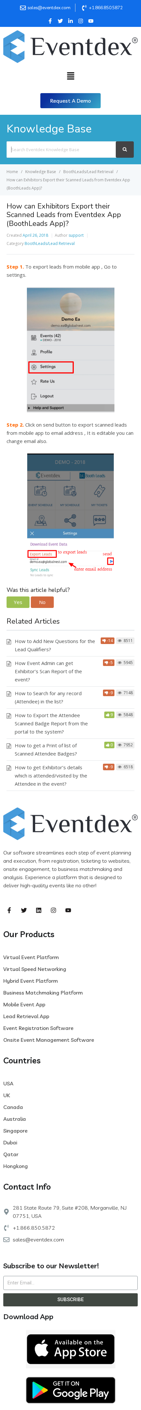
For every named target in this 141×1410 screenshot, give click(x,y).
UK (6, 1095)
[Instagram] (53, 910)
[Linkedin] (39, 910)
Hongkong (15, 1166)
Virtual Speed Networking (34, 969)
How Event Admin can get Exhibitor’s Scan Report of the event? (48, 671)
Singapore (15, 1130)
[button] (70, 100)
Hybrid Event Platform (30, 980)
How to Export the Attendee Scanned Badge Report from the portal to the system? (51, 723)
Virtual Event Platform (31, 957)
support (76, 235)
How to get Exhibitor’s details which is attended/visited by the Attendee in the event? (51, 775)
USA (8, 1083)
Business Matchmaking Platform (43, 992)
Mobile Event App (24, 1004)
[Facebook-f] (9, 910)
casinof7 (108, 885)
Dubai (10, 1142)
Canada (13, 1107)
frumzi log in (34, 893)
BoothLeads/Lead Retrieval (50, 243)
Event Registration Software (38, 1028)
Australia (14, 1119)
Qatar (10, 1154)
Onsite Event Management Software (48, 1040)
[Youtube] (68, 910)
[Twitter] (24, 910)
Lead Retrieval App (26, 1016)
